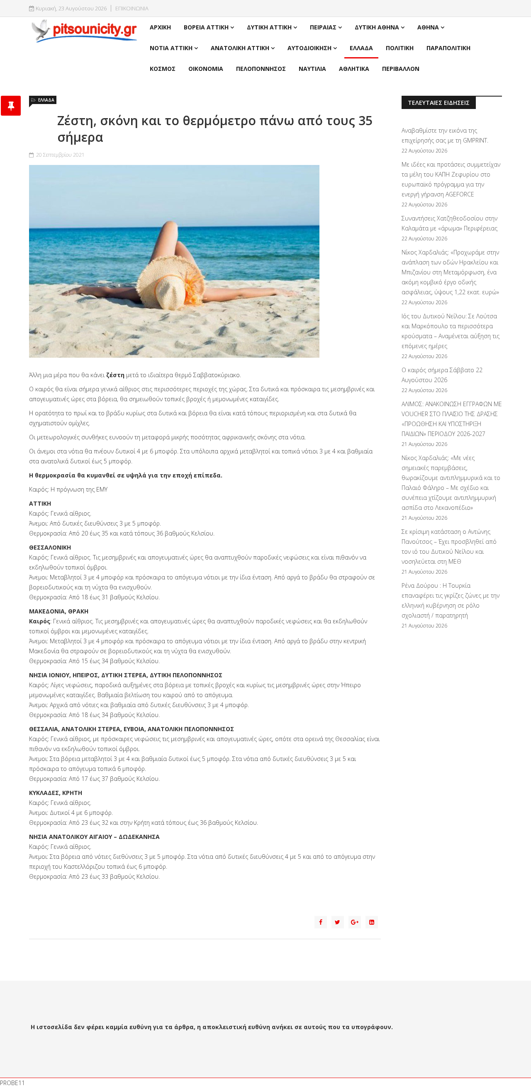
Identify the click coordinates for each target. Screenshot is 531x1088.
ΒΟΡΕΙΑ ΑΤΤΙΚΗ (206, 27)
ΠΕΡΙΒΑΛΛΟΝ (400, 69)
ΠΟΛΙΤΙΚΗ (400, 48)
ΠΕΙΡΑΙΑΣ (323, 27)
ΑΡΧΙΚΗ (160, 27)
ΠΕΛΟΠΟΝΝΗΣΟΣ (261, 69)
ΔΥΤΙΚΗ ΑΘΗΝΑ (377, 27)
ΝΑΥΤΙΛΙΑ (312, 69)
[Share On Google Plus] (354, 922)
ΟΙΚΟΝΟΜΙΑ (205, 69)
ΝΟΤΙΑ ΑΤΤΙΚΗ (171, 48)
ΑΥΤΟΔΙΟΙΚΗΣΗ (309, 48)
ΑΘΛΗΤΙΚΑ (354, 69)
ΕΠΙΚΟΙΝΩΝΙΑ (132, 8)
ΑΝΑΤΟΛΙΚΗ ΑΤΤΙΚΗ (240, 48)
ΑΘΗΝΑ (428, 27)
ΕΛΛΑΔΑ (361, 48)
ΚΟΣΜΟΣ (162, 69)
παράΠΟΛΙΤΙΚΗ (448, 48)
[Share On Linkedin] (371, 922)
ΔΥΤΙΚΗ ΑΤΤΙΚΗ (269, 27)
